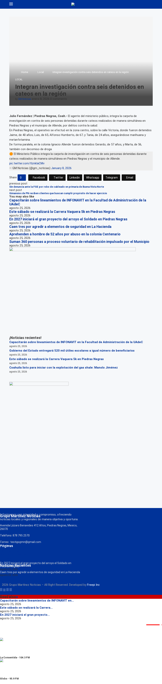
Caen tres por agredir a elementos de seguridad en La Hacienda (60, 227)
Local (41, 72)
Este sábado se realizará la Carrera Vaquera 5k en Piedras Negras (62, 212)
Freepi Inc (93, 585)
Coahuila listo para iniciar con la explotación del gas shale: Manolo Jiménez (63, 367)
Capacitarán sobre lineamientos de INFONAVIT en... (37, 600)
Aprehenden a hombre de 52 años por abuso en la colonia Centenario (65, 234)
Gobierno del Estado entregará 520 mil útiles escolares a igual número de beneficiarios (72, 350)
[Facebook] (1, 589)
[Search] (151, 4)
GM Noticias (24, 99)
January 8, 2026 (61, 168)
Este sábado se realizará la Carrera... (26, 607)
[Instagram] (7, 589)
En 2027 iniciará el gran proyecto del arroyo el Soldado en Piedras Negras (68, 219)
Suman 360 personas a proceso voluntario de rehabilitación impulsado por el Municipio (79, 242)
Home (24, 72)
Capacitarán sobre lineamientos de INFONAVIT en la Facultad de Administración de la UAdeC (76, 342)
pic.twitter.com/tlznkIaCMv (26, 163)
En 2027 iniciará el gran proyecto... (25, 615)
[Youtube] (10, 589)
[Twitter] (4, 589)
